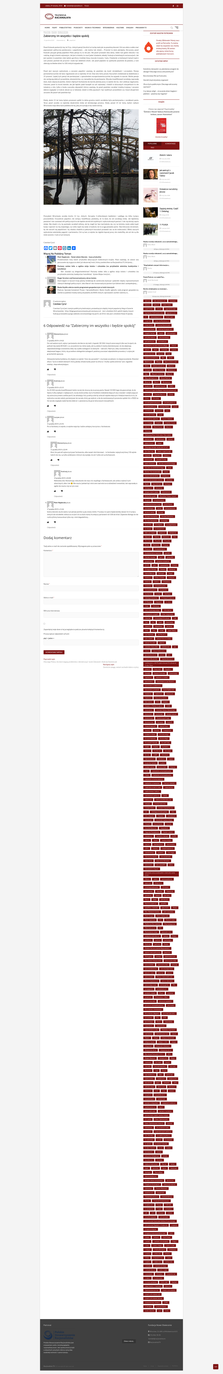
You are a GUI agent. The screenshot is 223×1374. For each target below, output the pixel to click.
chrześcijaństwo (169, 402)
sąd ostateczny (150, 1074)
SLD (156, 1091)
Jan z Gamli (148, 638)
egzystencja (157, 484)
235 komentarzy (166, 198)
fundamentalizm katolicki (153, 553)
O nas (152, 1366)
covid (175, 407)
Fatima (157, 537)
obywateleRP (160, 865)
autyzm (160, 354)
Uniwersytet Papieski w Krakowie (156, 1225)
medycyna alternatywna (163, 799)
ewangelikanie (171, 524)
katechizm (159, 694)
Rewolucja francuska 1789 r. (154, 1054)
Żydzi (167, 1311)
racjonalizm (148, 1026)
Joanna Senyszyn (167, 659)
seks (175, 1083)
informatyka (167, 610)
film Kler (148, 541)
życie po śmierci (161, 1306)
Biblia (147, 366)
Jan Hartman (149, 634)
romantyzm (163, 1058)
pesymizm (165, 908)
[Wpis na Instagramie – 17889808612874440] (129, 1328)
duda (169, 467)
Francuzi (148, 549)
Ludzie (162, 763)
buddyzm (148, 386)
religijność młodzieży (163, 1046)
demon (170, 439)
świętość (148, 1144)
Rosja (173, 1058)
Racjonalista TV (49, 1366)
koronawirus (149, 722)
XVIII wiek (164, 1282)
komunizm (148, 714)
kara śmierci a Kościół (152, 690)
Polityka (47, 32)
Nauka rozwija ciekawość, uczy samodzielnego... (160, 242)
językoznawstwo (150, 655)
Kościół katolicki (150, 726)
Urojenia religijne (150, 1229)
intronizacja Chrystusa (162, 618)
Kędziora (148, 698)
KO (158, 702)
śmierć (172, 1091)
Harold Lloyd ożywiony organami (155, 80)
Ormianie (165, 887)
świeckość (168, 1140)
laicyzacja (168, 751)
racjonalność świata (151, 1030)
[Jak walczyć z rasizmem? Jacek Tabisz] (150, 170)
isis (153, 622)
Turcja (159, 1205)
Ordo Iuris (158, 883)
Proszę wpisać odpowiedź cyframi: (56, 634)
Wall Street (166, 1237)
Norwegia (171, 852)
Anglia (161, 333)
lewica (147, 755)
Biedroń (171, 366)
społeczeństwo (150, 1107)
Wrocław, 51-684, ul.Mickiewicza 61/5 (163, 1331)
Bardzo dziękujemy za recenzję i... (155, 289)
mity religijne (149, 816)
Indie (146, 606)
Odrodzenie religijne (151, 869)
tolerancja (148, 1188)
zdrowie (168, 1286)
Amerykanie (149, 325)
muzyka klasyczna (150, 828)
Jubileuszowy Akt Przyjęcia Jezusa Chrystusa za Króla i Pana (160, 664)
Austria (174, 350)
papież (158, 895)
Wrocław (159, 1274)
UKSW (170, 1213)
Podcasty (78, 28)
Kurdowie (157, 751)
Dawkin (168, 427)
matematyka (169, 787)
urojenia (174, 1225)
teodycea (174, 1168)
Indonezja (156, 606)
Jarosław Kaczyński (151, 647)
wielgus (147, 1249)
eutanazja (164, 520)
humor (158, 594)
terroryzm (170, 1180)
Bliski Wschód (159, 370)
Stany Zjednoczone (161, 1119)
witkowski (157, 1254)
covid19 (159, 410)
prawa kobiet (149, 965)
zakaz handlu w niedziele (153, 1286)
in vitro (168, 602)
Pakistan (159, 891)
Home (47, 28)
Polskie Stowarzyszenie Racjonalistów (157, 948)
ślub (163, 1091)
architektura (162, 341)
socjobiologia (149, 1099)
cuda (160, 415)
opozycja (148, 883)
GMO (147, 565)
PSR (164, 1017)
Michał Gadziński (160, 804)
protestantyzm (162, 989)
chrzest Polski (164, 407)
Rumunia (148, 1070)
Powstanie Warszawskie (153, 960)
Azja (168, 354)
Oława (147, 879)
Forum (87, 6)
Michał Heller (149, 808)
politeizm (148, 940)
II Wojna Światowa (168, 598)
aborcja (147, 301)
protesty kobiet (150, 993)
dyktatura (165, 476)
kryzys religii (164, 738)
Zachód (174, 1282)
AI (145, 317)
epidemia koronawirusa (152, 504)
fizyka (147, 545)
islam (160, 622)
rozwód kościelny (160, 1066)
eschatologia (149, 508)
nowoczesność (166, 856)
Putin (159, 1022)
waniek (147, 1241)
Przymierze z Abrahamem (153, 1009)
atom (155, 350)
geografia (170, 557)
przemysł (148, 997)
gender (167, 553)
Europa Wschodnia (151, 516)
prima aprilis (164, 985)
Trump (147, 1201)
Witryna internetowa (52, 611)
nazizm (147, 844)
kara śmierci (149, 681)
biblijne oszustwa (158, 366)
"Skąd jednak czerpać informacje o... (156, 265)
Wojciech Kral (157, 1258)
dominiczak (148, 459)
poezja (166, 936)
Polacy (174, 936)
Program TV (141, 28)
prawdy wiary (149, 973)
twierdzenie (149, 1209)
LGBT (155, 755)
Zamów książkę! (161, 137)
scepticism (161, 1079)
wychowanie (158, 1278)
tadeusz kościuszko (151, 1164)
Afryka (159, 309)
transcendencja (167, 1197)
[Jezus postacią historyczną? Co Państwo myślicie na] (140, 1334)
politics (157, 940)
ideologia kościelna (151, 598)
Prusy (161, 993)
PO (160, 928)
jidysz (162, 655)
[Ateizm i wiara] (150, 155)
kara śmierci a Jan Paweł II (165, 681)
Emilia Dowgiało (150, 496)
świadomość (149, 1140)
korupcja (160, 722)
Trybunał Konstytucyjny (161, 1201)
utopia (147, 1237)
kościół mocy (164, 726)
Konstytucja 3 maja (163, 718)
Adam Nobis (167, 305)
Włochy (167, 1254)
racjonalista (168, 1022)
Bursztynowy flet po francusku (155, 76)
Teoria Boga (158, 1172)
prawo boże (149, 977)
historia (147, 581)
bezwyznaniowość (171, 362)
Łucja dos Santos (150, 763)
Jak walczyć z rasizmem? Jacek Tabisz (167, 173)
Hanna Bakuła (149, 573)
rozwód (147, 1066)
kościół (169, 722)
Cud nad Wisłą (149, 415)
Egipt (147, 484)
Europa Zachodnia (167, 516)
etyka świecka (149, 512)
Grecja (174, 565)
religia (156, 1038)
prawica (160, 973)
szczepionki (148, 1152)
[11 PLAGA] (150, 225)
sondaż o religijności (151, 1103)
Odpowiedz (51, 374)
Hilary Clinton (159, 577)
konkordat (159, 714)
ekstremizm (166, 492)
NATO (174, 836)
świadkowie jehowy (163, 1135)
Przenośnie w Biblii (161, 997)
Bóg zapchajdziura (151, 378)
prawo (169, 973)
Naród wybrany (168, 832)
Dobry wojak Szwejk (164, 451)
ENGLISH (129, 28)
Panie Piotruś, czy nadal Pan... (154, 277)
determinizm (149, 443)
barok (170, 358)
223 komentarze (166, 218)
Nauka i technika (93, 28)
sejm (157, 1083)
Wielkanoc (172, 1249)
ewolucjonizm (159, 529)
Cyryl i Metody (167, 419)
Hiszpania (166, 581)
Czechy (158, 423)
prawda (174, 965)
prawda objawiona (166, 969)
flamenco (156, 545)
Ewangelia (159, 524)
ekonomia (159, 488)
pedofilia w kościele (151, 908)
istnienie (169, 626)
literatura (161, 759)
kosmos (156, 730)
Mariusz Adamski (169, 783)
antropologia (171, 333)
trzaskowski (149, 1205)
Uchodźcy (168, 1209)
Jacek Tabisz (172, 630)
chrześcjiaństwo (150, 407)
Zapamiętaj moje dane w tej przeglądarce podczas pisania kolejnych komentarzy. (74, 629)
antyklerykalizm (150, 337)
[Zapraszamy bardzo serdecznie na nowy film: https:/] (129, 1334)
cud (167, 410)
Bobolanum (171, 370)
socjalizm (148, 1095)
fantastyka (172, 533)
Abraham (173, 301)
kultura (147, 751)
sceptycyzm (172, 1079)
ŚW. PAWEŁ (149, 1135)
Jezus (147, 651)
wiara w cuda (170, 1245)
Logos (171, 759)
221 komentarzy (166, 231)
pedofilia (163, 903)
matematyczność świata (152, 787)
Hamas (162, 569)
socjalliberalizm (160, 1095)
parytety (167, 895)
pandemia (148, 895)
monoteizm (171, 816)
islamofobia (158, 626)
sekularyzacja (149, 1087)
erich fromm (168, 504)
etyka (159, 508)
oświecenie (148, 891)
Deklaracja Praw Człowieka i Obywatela (158, 435)
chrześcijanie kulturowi (152, 402)
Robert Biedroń (150, 1058)
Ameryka (148, 321)
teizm (164, 1168)
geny (161, 557)
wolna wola (168, 1262)
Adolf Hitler (149, 309)
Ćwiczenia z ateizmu (151, 419)
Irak (175, 618)
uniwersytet (164, 1217)
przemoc (170, 993)
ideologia (167, 594)
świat (159, 1140)
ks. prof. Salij (165, 742)
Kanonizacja (173, 673)
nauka (155, 840)
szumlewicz (148, 1160)
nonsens (160, 852)
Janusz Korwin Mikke (164, 638)
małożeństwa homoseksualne (161, 771)
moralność (148, 820)
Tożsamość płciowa (151, 1197)
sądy (160, 1074)
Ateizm (174, 345)
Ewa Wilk (148, 524)
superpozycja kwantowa (163, 1131)
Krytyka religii (163, 734)
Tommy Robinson (161, 1188)
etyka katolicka (170, 508)
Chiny (147, 398)
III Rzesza (148, 602)
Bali (163, 358)
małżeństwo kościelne (152, 783)
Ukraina (160, 1213)
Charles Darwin (160, 394)
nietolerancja (149, 852)
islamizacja (169, 622)
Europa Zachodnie (151, 520)
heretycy (148, 577)
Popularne (152, 144)
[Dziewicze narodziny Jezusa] (150, 189)
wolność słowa (150, 1270)
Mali (146, 771)
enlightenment (159, 500)
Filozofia (167, 541)
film (175, 537)
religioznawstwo (166, 1050)
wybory (147, 1278)
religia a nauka (149, 1042)
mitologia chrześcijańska (159, 812)
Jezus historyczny (159, 651)
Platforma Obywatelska (152, 924)
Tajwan (164, 1164)
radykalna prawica (162, 1034)
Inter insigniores (167, 614)
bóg (146, 374)
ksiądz (147, 747)
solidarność (161, 1099)
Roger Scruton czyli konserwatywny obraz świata (76, 278)
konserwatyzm (171, 714)
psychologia (149, 1022)
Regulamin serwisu (163, 1366)
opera (155, 879)
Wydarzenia (108, 28)
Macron (172, 767)
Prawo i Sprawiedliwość (164, 977)
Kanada (147, 673)
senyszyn (172, 1087)
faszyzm (147, 537)
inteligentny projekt (151, 614)
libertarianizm (149, 759)
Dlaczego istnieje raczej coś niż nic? (156, 447)
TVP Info (168, 1205)
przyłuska (171, 1005)
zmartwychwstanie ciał (152, 1294)
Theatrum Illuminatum (152, 1184)
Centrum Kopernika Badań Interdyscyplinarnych (160, 390)
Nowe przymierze (151, 856)
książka (155, 747)
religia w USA (163, 1042)
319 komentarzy (166, 182)
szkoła (159, 1152)
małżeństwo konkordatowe (154, 779)
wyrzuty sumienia (150, 1282)
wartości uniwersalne (161, 1241)
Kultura (120, 28)
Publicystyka (65, 28)
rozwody (172, 1066)
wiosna (147, 1254)
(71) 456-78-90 (155, 1335)
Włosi (147, 1258)
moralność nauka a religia (164, 820)
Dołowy (166, 455)
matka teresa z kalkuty (152, 791)
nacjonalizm (164, 828)
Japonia (161, 643)
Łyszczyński (162, 767)
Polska (54, 32)
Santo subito (149, 1079)
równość (158, 1062)
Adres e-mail (49, 597)
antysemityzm (149, 341)
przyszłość (148, 1017)
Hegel (170, 573)
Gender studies (150, 557)
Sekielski (166, 1083)
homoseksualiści (160, 586)
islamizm (148, 626)
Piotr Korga (149, 916)
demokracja (160, 439)
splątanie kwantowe (168, 1103)
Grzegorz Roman (150, 569)
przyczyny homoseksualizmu (154, 1005)
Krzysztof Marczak (151, 742)
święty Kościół (150, 1148)
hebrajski (161, 573)
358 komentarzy (166, 161)
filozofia (157, 541)
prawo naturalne (167, 981)
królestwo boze (150, 734)
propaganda (149, 989)
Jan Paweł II (162, 634)
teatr (146, 1168)
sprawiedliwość (150, 1111)
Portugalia (148, 956)
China (171, 394)
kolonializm (148, 710)
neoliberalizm (158, 844)
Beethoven (148, 362)
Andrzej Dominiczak (163, 325)
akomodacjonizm (156, 317)
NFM (146, 848)
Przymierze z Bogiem (152, 1013)
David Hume (158, 427)
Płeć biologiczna (169, 924)
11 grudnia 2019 (49, 40)
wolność (147, 1266)
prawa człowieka (170, 960)
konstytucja (148, 718)
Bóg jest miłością (157, 374)
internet (147, 618)
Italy (154, 630)
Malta (147, 775)
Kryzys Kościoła (150, 738)
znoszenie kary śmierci (152, 1302)
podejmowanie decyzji (152, 936)
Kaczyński (157, 669)
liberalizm (165, 755)
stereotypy (148, 1127)
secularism (148, 1083)
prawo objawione (150, 985)
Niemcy (155, 848)
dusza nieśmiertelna (151, 476)
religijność (148, 1046)
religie (174, 1042)
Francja (165, 545)
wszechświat (171, 1274)
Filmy (54, 28)
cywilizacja (148, 423)
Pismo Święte (170, 920)
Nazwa (47, 584)
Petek (175, 908)
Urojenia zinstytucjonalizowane (155, 1233)
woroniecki (148, 1274)
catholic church (160, 386)
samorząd (169, 1074)
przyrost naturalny (169, 1013)
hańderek (172, 569)
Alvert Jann (169, 317)
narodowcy (148, 836)
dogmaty (157, 455)
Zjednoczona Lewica (151, 1290)
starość (169, 1123)
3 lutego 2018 (165, 215)
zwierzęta (148, 1306)
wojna (169, 1258)
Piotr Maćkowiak (162, 916)
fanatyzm (162, 533)
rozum (167, 1062)
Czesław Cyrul (59, 303)
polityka (157, 944)
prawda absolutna (150, 969)
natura (147, 840)
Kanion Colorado (159, 673)
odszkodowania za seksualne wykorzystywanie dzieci (160, 874)
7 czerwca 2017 (165, 228)
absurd (156, 305)
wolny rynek (163, 1270)
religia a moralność (168, 1038)
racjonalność (161, 1026)
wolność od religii (160, 1266)
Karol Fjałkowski (168, 690)
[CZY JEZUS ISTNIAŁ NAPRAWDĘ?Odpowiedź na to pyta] (140, 1328)
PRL (174, 985)
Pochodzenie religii (151, 932)
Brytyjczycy (166, 382)
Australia (164, 350)
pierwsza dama (168, 912)
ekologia (167, 484)
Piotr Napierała (60, 502)
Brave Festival (165, 378)
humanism (163, 590)
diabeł (160, 443)
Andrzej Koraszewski (165, 329)
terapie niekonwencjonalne (153, 1180)
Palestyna (170, 891)
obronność (148, 865)
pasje (154, 899)
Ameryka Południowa (162, 321)
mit (146, 812)
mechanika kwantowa (152, 795)
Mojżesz (160, 816)
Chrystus (156, 398)
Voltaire (156, 1237)
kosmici (147, 730)
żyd (159, 1311)
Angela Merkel (149, 333)
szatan (169, 1148)
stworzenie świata (162, 1127)
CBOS (171, 386)
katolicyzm (169, 694)
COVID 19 (148, 410)
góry (154, 565)
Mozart (147, 824)
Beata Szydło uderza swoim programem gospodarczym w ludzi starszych (85, 287)
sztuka (165, 1156)
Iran (146, 622)
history (156, 581)
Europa (160, 512)
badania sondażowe (151, 358)
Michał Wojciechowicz (165, 808)
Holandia (148, 586)
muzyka (168, 824)
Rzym (164, 1070)
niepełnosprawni (167, 848)
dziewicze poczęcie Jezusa (153, 480)
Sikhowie (148, 1091)
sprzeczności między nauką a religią (156, 1115)
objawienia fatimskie (162, 861)
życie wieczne (149, 1311)
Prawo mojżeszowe (151, 981)
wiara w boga (157, 1245)
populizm (72, 40)
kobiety (165, 702)
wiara (147, 1245)
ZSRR (166, 1302)
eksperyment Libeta (151, 492)
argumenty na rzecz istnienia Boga (156, 345)
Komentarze (170, 144)
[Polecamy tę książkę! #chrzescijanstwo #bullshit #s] (118, 1334)
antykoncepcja (164, 337)
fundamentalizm (160, 549)
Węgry (174, 1241)
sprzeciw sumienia (165, 1111)
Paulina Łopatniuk (150, 903)
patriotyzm (164, 899)
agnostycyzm (171, 313)
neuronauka (170, 844)
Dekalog (147, 431)
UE (146, 1213)
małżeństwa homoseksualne (162, 775)
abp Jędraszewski (160, 301)
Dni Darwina (149, 451)
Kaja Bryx (168, 669)
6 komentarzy (60, 40)
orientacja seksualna (151, 887)
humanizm (148, 594)
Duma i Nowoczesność (152, 472)
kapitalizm (148, 677)
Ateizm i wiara (166, 155)
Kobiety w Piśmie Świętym (153, 706)
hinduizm (171, 577)
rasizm (174, 1034)
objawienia (148, 861)
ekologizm (148, 488)
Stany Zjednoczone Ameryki (154, 1123)
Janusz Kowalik (150, 643)
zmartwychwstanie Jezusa (153, 1298)
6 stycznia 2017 (165, 179)
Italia (146, 630)
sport (161, 1107)
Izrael (161, 630)
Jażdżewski (165, 647)
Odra (171, 865)
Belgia (159, 362)
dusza (166, 472)
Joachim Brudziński (151, 659)
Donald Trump (161, 459)
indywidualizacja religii (152, 610)
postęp (158, 956)
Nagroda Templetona (152, 832)
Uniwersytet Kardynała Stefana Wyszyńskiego (160, 1221)
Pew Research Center (152, 912)
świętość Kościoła (161, 1144)
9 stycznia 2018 (165, 158)
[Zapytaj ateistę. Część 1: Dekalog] (150, 208)
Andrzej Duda (149, 329)
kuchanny (165, 747)
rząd (156, 1070)
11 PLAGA (164, 224)
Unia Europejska (150, 1217)
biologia (147, 370)
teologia (147, 1172)
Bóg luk (169, 374)
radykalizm (148, 1034)
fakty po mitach (150, 533)
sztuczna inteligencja (152, 1156)
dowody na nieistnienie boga (154, 467)
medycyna (148, 799)
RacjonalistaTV (155, 1342)
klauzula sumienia (160, 698)
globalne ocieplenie (163, 561)
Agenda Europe (170, 309)
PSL (157, 1017)
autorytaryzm (149, 354)
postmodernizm (170, 956)
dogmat (147, 455)
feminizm (166, 537)
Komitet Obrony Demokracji (166, 710)
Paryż (147, 899)
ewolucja (148, 529)
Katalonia (148, 694)
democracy (148, 439)
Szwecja (159, 1160)
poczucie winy (166, 932)
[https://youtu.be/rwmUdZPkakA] (118, 1328)
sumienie (148, 1131)
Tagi (152, 148)
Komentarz (48, 550)
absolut (147, 305)
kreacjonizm (167, 730)
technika (155, 1168)
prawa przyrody (163, 965)
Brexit (156, 382)
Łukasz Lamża (149, 767)
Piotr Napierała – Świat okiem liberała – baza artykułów (79, 257)
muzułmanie (158, 824)
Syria (160, 1148)
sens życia (161, 1087)
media (165, 795)
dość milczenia (149, 463)
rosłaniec (148, 1062)
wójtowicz (157, 1262)
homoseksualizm (150, 590)
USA (171, 1233)
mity (173, 812)
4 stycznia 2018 (165, 195)
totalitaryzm (149, 1192)
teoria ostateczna (150, 1176)
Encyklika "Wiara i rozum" (168, 496)
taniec (173, 1164)
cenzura (147, 394)
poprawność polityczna (152, 952)
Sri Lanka (148, 1119)
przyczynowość (150, 1001)
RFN (169, 1054)
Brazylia (147, 382)
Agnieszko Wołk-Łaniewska (154, 313)
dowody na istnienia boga (167, 463)
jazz (175, 647)
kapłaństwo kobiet (162, 677)
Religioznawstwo (150, 1050)
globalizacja (148, 561)
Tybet (159, 1209)
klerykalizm (148, 702)
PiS (160, 920)
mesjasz (147, 804)
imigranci (159, 602)
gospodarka (164, 565)
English (147, 500)
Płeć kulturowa (150, 928)
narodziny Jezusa (162, 836)
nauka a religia (166, 840)
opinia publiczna (167, 879)
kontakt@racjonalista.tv (74, 6)
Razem (147, 1038)
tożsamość (160, 1192)
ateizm (147, 350)
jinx (169, 655)
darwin (147, 427)
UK (153, 1213)
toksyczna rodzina (169, 1184)
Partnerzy (175, 1366)
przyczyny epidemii (165, 1001)
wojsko (147, 1262)
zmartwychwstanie (169, 1290)
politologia (167, 940)
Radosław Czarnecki (168, 1030)
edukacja (169, 480)
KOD (168, 706)
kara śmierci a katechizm (153, 685)
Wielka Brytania (159, 1249)
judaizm (147, 669)
